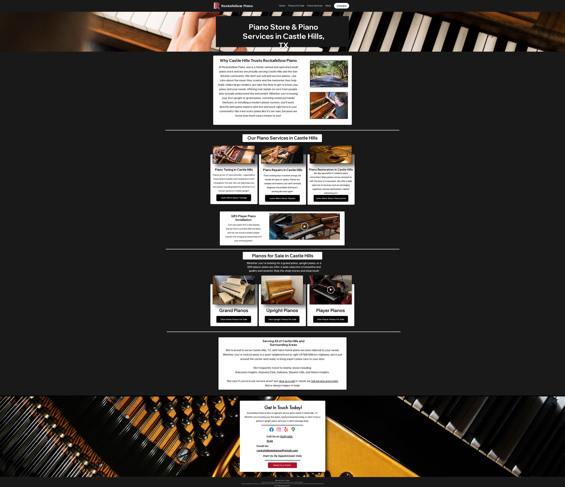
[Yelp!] (286, 429)
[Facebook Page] (271, 429)
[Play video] (304, 226)
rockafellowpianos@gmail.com (277, 450)
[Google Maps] (293, 429)
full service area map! (324, 381)
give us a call (287, 381)
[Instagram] (279, 429)
